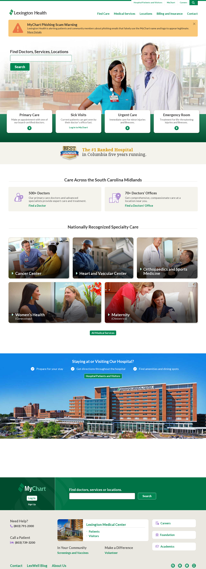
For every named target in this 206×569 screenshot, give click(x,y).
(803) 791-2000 (24, 526)
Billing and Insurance (170, 13)
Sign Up (32, 504)
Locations (146, 13)
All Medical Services (103, 332)
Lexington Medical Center (106, 525)
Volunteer (111, 552)
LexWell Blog (37, 566)
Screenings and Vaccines (72, 552)
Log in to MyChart (78, 127)
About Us (59, 566)
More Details (34, 32)
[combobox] (41, 58)
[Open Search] (193, 2)
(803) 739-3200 (25, 542)
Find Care (103, 13)
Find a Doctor (37, 205)
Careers (183, 2)
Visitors (94, 536)
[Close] (194, 24)
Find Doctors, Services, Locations (39, 52)
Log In (31, 498)
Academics (167, 546)
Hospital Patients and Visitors (148, 2)
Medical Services (124, 13)
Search (20, 67)
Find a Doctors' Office (139, 205)
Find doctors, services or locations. (95, 489)
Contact (192, 13)
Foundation (167, 534)
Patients (94, 531)
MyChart (171, 2)
